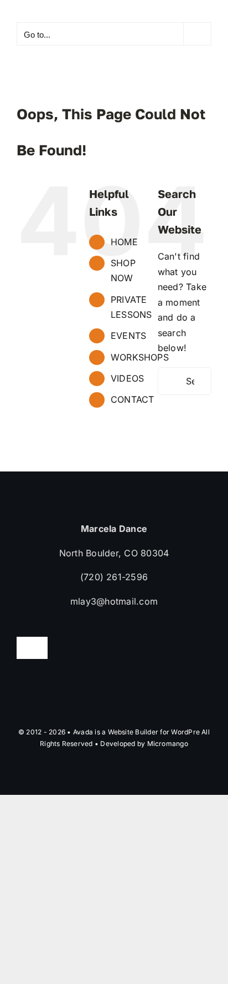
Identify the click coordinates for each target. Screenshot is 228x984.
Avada (83, 732)
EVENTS (128, 335)
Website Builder (133, 732)
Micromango (167, 743)
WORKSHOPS (140, 357)
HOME (124, 241)
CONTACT (132, 399)
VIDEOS (127, 378)
